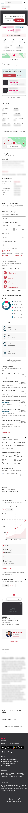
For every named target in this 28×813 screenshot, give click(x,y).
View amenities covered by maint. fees (14, 131)
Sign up (19, 20)
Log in (9, 20)
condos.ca (11, 773)
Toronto (9, 8)
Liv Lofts (4, 8)
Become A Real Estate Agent (9, 775)
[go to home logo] (3, 738)
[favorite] (20, 475)
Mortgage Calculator (7, 788)
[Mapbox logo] (5, 600)
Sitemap (21, 776)
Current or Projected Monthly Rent (10, 214)
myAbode (12, 743)
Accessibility (22, 775)
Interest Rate (5, 225)
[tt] (2, 752)
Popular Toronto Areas (9, 719)
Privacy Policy (5, 776)
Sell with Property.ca (7, 785)
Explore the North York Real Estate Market (13, 711)
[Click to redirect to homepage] (2, 2)
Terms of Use (13, 776)
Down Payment (5, 233)
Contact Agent (14, 641)
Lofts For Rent (11, 790)
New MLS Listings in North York (12, 726)
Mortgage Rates (18, 788)
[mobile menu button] (25, 2)
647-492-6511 (16, 636)
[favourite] (22, 7)
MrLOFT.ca (4, 743)
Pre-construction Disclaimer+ (14, 801)
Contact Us (17, 785)
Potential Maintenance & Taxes (9, 241)
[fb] (5, 752)
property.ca (4, 773)
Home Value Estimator (18, 787)
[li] (11, 752)
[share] (25, 7)
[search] (13, 2)
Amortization (17, 225)
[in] (8, 752)
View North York (6, 568)
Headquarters (19, 773)
